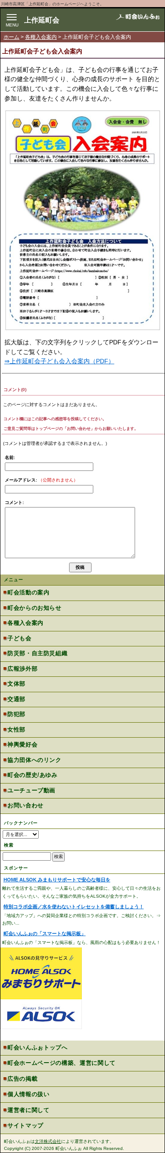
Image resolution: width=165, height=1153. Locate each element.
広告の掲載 (22, 1078)
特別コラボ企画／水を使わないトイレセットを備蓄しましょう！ (74, 906)
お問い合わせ (25, 805)
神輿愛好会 (22, 744)
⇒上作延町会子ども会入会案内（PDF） (59, 361)
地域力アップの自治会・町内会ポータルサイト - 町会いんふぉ (138, 19)
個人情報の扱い (28, 1094)
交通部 (16, 699)
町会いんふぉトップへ (37, 1047)
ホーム (11, 37)
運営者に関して (28, 1110)
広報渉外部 (22, 668)
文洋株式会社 (48, 1141)
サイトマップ (25, 1125)
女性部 (16, 729)
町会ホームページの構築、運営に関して (61, 1063)
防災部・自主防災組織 (37, 653)
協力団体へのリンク (34, 760)
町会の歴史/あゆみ (32, 775)
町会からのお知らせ (34, 607)
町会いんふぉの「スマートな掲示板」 (45, 933)
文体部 (16, 683)
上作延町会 (41, 20)
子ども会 (19, 638)
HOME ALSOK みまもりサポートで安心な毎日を (57, 879)
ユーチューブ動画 (31, 790)
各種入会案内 (41, 37)
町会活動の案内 (28, 592)
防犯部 (16, 714)
